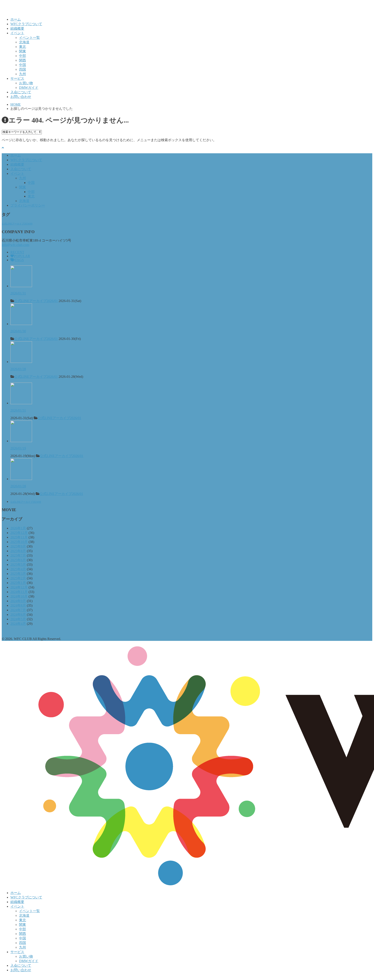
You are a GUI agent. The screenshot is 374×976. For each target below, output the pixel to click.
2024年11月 (19, 592)
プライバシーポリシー (27, 205)
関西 (22, 60)
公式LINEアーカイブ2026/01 (36, 301)
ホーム (15, 19)
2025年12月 (19, 533)
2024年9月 (18, 601)
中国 (22, 65)
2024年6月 (18, 614)
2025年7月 (18, 555)
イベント (17, 33)
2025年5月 (18, 564)
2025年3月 (18, 573)
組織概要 (17, 28)
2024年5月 (18, 619)
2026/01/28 (18, 369)
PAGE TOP (362, 942)
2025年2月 (18, 578)
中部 (22, 56)
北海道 (24, 42)
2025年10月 (19, 542)
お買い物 (26, 83)
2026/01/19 (18, 448)
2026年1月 (18, 528)
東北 (22, 46)
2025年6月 (18, 560)
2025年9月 (18, 546)
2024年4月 (18, 623)
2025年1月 (18, 583)
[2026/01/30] (21, 324)
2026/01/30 (18, 331)
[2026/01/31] (21, 286)
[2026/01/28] (21, 362)
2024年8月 (18, 605)
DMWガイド (28, 87)
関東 (22, 51)
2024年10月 (19, 596)
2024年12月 (19, 587)
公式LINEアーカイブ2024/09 (17, 224)
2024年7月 (18, 610)
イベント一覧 (29, 37)
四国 (22, 69)
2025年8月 (18, 551)
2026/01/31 (18, 293)
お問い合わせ (20, 97)
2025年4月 (18, 569)
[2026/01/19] (21, 441)
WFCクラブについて (26, 24)
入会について (20, 92)
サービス (17, 78)
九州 (22, 74)
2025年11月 (19, 537)
